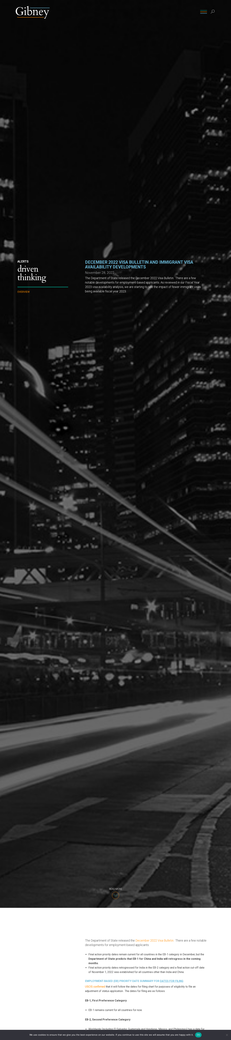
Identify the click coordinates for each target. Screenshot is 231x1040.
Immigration (25, 319)
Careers (191, 11)
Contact (176, 11)
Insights (161, 11)
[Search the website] (213, 12)
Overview (23, 292)
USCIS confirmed (95, 986)
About (147, 11)
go (213, 19)
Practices (133, 11)
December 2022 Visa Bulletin (154, 940)
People (117, 11)
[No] (226, 1035)
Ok (198, 1034)
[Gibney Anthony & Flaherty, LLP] (32, 11)
